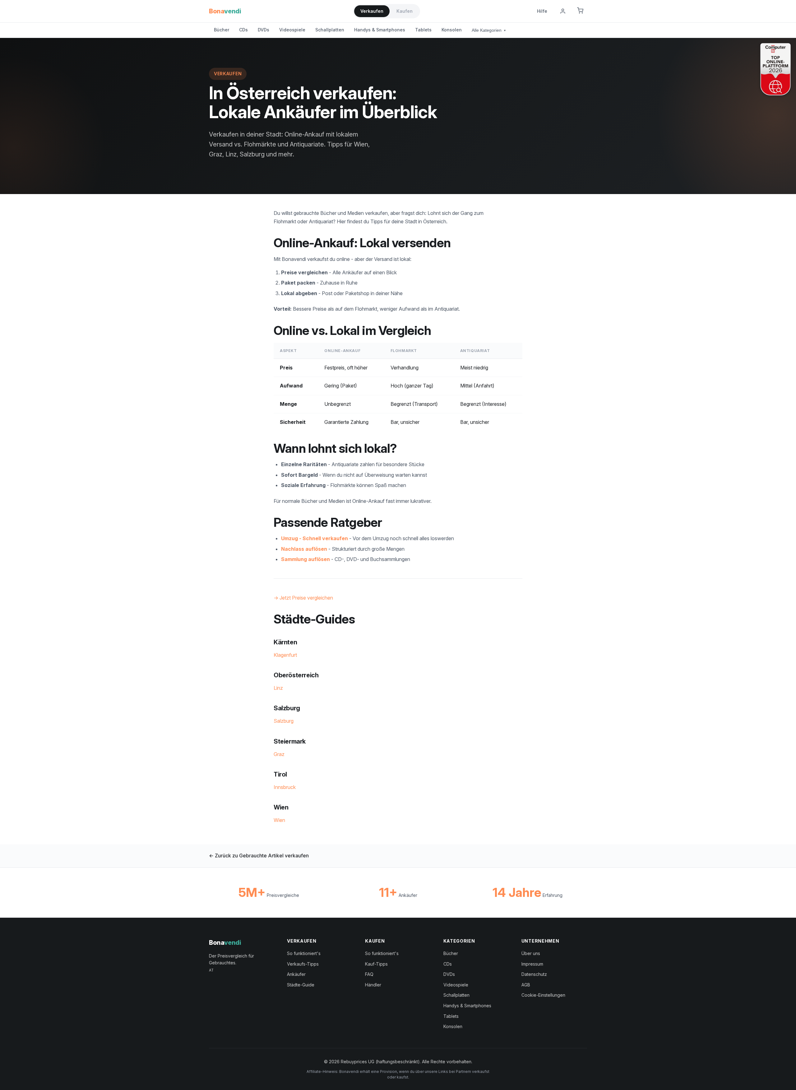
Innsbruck (285, 787)
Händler (373, 984)
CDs (243, 29)
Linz (278, 688)
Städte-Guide (300, 984)
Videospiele (292, 29)
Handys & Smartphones (379, 29)
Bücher (221, 29)
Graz (279, 754)
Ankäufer (296, 974)
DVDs (263, 29)
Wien (279, 820)
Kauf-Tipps (376, 964)
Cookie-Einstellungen (543, 995)
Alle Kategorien (489, 30)
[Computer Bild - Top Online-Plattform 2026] (775, 69)
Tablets (423, 29)
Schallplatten (329, 29)
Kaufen (404, 11)
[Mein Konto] (563, 11)
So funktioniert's (304, 953)
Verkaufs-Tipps (303, 964)
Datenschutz (534, 974)
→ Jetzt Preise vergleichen (303, 598)
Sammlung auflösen (305, 559)
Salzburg (284, 721)
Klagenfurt (285, 655)
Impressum (532, 964)
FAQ (369, 974)
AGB (525, 984)
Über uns (530, 953)
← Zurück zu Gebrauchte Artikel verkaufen (259, 855)
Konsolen (452, 29)
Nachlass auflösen (304, 549)
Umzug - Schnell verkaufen (314, 538)
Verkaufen (371, 11)
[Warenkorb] (580, 11)
